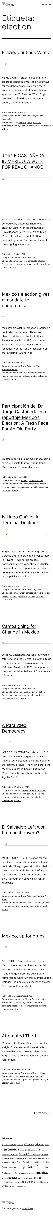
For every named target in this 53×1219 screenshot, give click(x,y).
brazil (29, 122)
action (21, 1002)
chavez (37, 593)
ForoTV (46, 1158)
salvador (24, 906)
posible (34, 487)
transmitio (38, 1182)
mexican (13, 695)
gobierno (11, 1162)
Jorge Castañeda (31, 1167)
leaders (17, 1079)
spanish (5, 1083)
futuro (4, 1162)
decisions (39, 794)
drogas (37, 1154)
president (45, 264)
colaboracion (42, 1150)
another (28, 1002)
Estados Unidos (36, 1158)
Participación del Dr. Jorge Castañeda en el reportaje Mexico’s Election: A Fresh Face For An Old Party (25, 417)
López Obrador (20, 1173)
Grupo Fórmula (23, 1162)
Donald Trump (27, 1154)
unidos (5, 1186)
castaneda (23, 483)
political (13, 596)
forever (5, 695)
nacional (5, 1178)
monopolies (22, 376)
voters (5, 129)
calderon (22, 261)
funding (38, 1076)
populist (14, 1009)
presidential (7, 698)
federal (5, 264)
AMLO (27, 1144)
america (22, 122)
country (15, 125)
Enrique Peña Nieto (8, 1158)
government (7, 1079)
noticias (40, 695)
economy (6, 797)
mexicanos (31, 1173)
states (5, 267)
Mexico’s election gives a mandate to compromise (26, 299)
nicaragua (6, 906)
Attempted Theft (19, 1035)
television (28, 1181)
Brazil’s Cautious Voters (26, 52)
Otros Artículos (28, 115)
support (12, 267)
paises (31, 1178)
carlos (47, 1144)
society (17, 800)
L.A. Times (26, 999)
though (47, 125)
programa (17, 1182)
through (43, 906)
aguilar (5, 1144)
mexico (12, 264)
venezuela (20, 1186)
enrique (5, 487)
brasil (32, 1144)
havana (5, 596)
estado (18, 1158)
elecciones (34, 483)
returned (40, 596)
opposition (27, 1079)
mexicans (22, 695)
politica (37, 1177)
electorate (25, 1006)
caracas (29, 593)
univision (12, 1186)
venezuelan (7, 599)
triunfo (15, 490)
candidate (6, 125)
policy (31, 125)
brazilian (37, 122)
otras (28, 264)
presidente (7, 1182)
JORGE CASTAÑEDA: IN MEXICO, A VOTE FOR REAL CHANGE (23, 161)
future (23, 797)
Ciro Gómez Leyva (31, 1150)
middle (38, 797)
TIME (38, 589)
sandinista (34, 906)
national (43, 1006)
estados (25, 1158)
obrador (21, 264)
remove (31, 596)
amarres (12, 1144)
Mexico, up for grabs (23, 936)
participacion (24, 487)
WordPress (27, 1208)
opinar (20, 1178)
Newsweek (26, 790)
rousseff (39, 125)
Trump (46, 1182)
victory (5, 909)
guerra (33, 1162)
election (24, 125)
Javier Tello (12, 1167)
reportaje (6, 490)
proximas (43, 487)
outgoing (36, 264)
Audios (24, 480)
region (46, 1079)
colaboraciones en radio (10, 1154)
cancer (21, 593)
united (23, 698)
